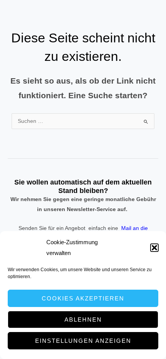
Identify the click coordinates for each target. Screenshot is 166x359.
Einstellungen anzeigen (83, 340)
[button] (154, 248)
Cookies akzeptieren (83, 298)
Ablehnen (83, 319)
